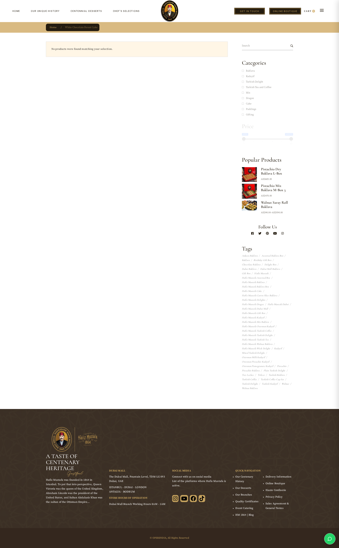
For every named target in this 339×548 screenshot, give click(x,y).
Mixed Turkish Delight (253, 353)
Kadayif (278, 348)
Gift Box (246, 273)
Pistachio (281, 366)
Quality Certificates (247, 501)
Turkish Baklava (277, 375)
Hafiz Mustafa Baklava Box (255, 286)
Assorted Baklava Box (272, 256)
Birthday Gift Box (262, 260)
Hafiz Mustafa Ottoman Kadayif (258, 326)
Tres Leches (248, 375)
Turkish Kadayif (270, 384)
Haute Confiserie (276, 490)
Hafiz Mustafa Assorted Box (256, 278)
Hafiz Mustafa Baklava (253, 282)
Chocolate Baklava (251, 264)
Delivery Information (278, 476)
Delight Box (270, 264)
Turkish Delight (250, 384)
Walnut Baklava (250, 388)
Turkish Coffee (249, 379)
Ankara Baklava (250, 256)
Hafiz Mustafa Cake (252, 291)
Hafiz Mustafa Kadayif (253, 317)
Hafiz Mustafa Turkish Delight (257, 335)
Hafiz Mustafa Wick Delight (256, 348)
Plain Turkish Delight (274, 370)
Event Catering (244, 508)
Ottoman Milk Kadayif (253, 357)
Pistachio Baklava (251, 370)
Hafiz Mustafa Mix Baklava (255, 322)
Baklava (246, 260)
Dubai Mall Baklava (270, 269)
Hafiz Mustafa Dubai (278, 304)
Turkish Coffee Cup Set (272, 379)
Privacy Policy (274, 497)
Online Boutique (275, 483)
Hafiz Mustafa (261, 273)
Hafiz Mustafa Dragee (253, 304)
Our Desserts (243, 488)
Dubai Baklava (249, 269)
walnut (285, 384)
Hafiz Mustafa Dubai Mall (255, 309)
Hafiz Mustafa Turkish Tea (255, 339)
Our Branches (243, 494)
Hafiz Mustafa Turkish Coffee (257, 331)
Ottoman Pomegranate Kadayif (257, 366)
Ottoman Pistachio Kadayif (255, 362)
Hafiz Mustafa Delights (253, 300)
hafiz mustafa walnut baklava (257, 344)
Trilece (261, 375)
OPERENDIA (159, 538)
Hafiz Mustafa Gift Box (253, 313)
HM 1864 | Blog (244, 515)
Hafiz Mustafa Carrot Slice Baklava (259, 295)
